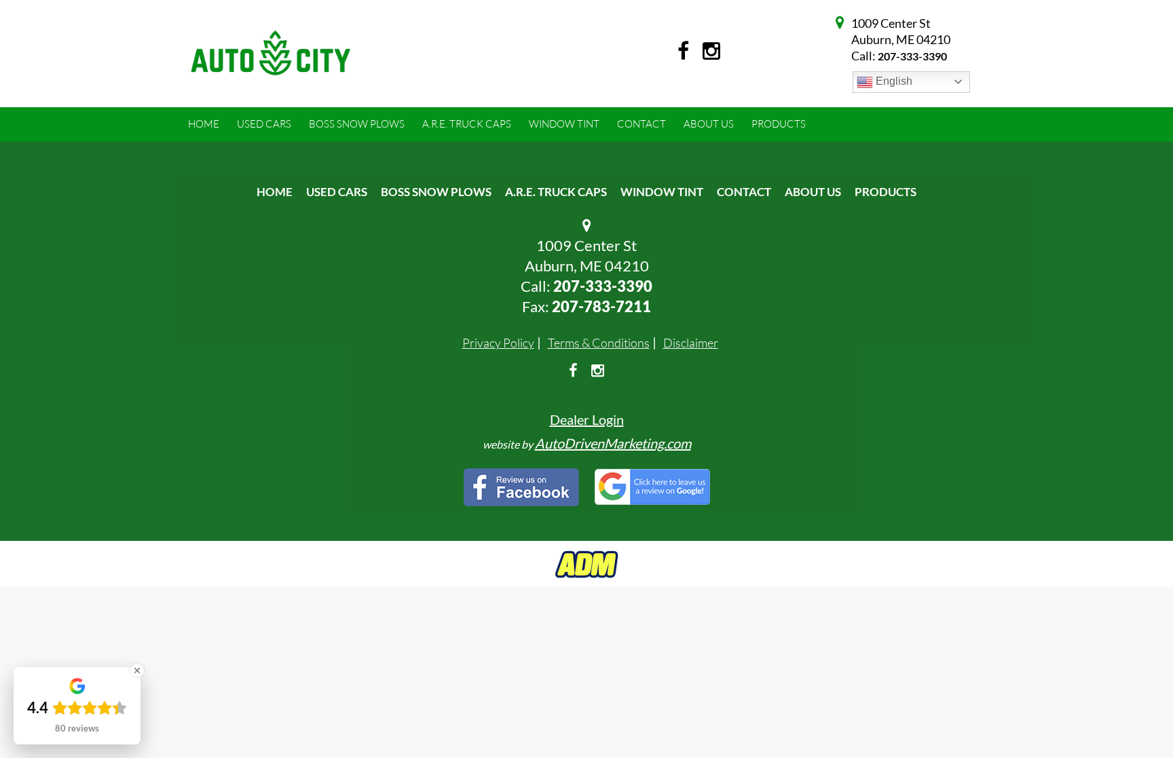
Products (885, 192)
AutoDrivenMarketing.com (613, 443)
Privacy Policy (498, 342)
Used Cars (336, 192)
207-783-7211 (601, 306)
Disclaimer (690, 342)
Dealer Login (587, 419)
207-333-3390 (912, 56)
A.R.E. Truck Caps (556, 192)
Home (275, 192)
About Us (813, 192)
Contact (744, 192)
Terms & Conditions (599, 342)
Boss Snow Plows (436, 192)
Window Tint (661, 192)
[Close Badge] (137, 670)
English (892, 81)
